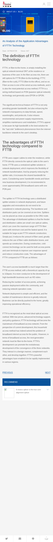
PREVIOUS (7, 372)
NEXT (48, 372)
